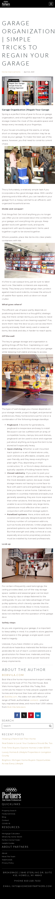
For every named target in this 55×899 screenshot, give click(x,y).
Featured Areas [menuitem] (8, 814)
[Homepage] (6, 4)
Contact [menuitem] (5, 820)
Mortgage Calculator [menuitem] (11, 834)
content (34, 700)
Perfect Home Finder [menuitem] (11, 840)
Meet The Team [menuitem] (8, 856)
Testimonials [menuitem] (7, 860)
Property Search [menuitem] (9, 811)
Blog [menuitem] (4, 817)
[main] (27, 387)
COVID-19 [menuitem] (6, 823)
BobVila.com (10, 696)
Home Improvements (11, 72)
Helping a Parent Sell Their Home (19, 739)
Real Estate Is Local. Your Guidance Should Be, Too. (27, 743)
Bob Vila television (16, 707)
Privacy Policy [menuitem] (8, 863)
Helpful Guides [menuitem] (8, 843)
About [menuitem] (4, 853)
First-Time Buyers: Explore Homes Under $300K (26, 747)
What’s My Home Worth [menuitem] (12, 837)
